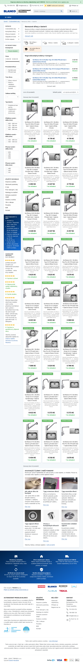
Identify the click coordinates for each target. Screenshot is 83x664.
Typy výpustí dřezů (32, 524)
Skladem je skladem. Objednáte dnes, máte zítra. (13, 222)
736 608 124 (73, 612)
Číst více (27, 507)
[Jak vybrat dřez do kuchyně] (33, 483)
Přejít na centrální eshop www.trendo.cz (16, 590)
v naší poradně (50, 545)
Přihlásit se (54, 605)
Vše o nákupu (9, 202)
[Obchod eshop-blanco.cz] (52, 587)
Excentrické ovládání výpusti (69, 524)
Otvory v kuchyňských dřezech (51, 524)
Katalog (8, 26)
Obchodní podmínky (11, 184)
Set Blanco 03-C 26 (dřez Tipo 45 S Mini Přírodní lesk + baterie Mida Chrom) (50, 78)
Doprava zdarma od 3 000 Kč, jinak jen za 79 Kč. (13, 236)
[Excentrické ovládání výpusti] (70, 516)
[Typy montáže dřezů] (70, 483)
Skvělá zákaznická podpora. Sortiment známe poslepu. (13, 246)
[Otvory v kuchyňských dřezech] (51, 516)
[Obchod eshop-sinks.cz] (74, 586)
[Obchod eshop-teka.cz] (63, 591)
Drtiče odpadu (9, 39)
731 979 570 (10, 6)
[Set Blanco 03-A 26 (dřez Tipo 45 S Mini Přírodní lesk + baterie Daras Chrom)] (28, 62)
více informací (53, 641)
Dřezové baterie (10, 34)
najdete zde (65, 2)
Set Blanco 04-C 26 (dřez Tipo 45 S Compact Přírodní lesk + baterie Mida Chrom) (51, 70)
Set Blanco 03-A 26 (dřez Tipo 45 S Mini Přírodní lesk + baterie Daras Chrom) (50, 61)
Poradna (8, 205)
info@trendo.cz (22, 6)
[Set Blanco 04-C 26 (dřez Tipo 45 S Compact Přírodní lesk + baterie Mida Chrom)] (28, 71)
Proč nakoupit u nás (11, 190)
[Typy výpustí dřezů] (33, 516)
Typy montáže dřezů (69, 491)
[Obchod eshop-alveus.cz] (52, 591)
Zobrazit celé (29, 36)
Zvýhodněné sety (10, 29)
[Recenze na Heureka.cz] (26, 630)
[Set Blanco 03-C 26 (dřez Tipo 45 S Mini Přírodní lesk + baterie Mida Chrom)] (28, 80)
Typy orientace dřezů (51, 491)
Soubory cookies (10, 199)
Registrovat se (55, 607)
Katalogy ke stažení (11, 192)
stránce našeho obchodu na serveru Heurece (11, 340)
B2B (6, 207)
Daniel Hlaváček (14, 660)
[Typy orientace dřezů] (51, 483)
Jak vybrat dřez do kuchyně (31, 492)
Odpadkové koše (10, 36)
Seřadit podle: (57, 92)
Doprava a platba (10, 182)
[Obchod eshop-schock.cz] (63, 586)
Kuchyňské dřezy (10, 31)
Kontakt (7, 210)
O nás (7, 187)
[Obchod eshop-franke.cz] (41, 586)
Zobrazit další (51, 86)
